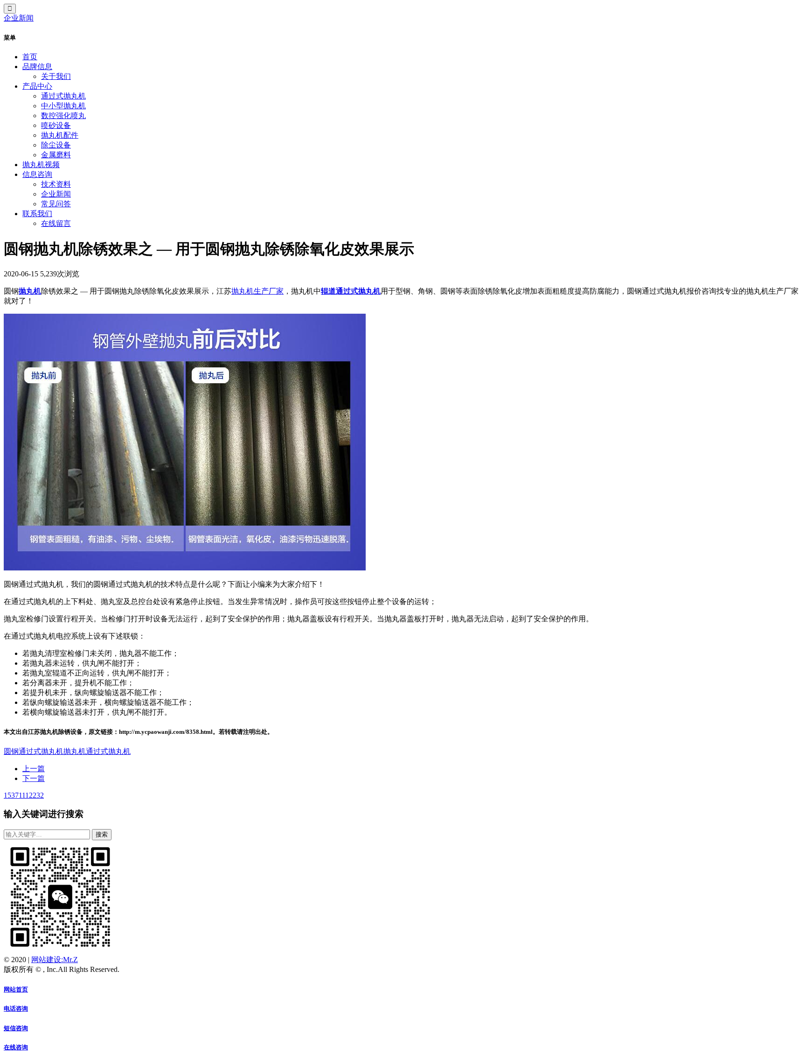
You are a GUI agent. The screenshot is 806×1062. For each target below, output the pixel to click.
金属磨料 (56, 155)
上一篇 (33, 769)
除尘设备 (56, 145)
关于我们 (56, 76)
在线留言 (56, 223)
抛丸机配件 (59, 135)
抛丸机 (30, 291)
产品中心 (37, 86)
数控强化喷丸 (63, 116)
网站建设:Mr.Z (54, 960)
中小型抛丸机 (63, 106)
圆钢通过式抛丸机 (33, 751)
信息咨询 (37, 174)
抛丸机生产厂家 (257, 291)
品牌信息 (37, 66)
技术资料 (56, 184)
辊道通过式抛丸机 (351, 291)
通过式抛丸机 (63, 96)
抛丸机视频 (41, 165)
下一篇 (33, 778)
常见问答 (56, 204)
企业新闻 (19, 18)
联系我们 (37, 214)
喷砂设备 (56, 125)
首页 (29, 57)
